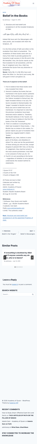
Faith (4, 12)
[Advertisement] (18, 372)
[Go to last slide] (4, 257)
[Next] (32, 257)
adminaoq (7, 19)
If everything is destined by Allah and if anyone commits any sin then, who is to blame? (18, 255)
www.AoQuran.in (8, 189)
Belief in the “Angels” (9, 232)
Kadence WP (13, 403)
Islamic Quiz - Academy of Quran (13, 421)
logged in (15, 284)
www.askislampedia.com (15, 208)
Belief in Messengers (28, 232)
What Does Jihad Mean (20, 427)
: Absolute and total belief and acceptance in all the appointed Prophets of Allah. (18, 218)
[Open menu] (33, 3)
